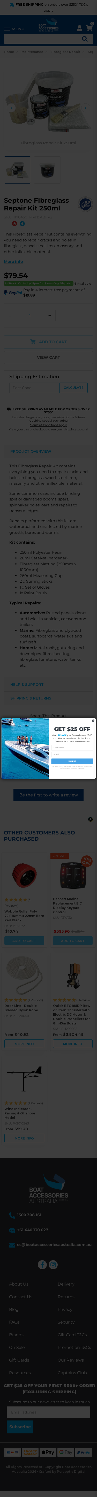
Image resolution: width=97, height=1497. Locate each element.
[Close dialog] (93, 720)
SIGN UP (72, 761)
